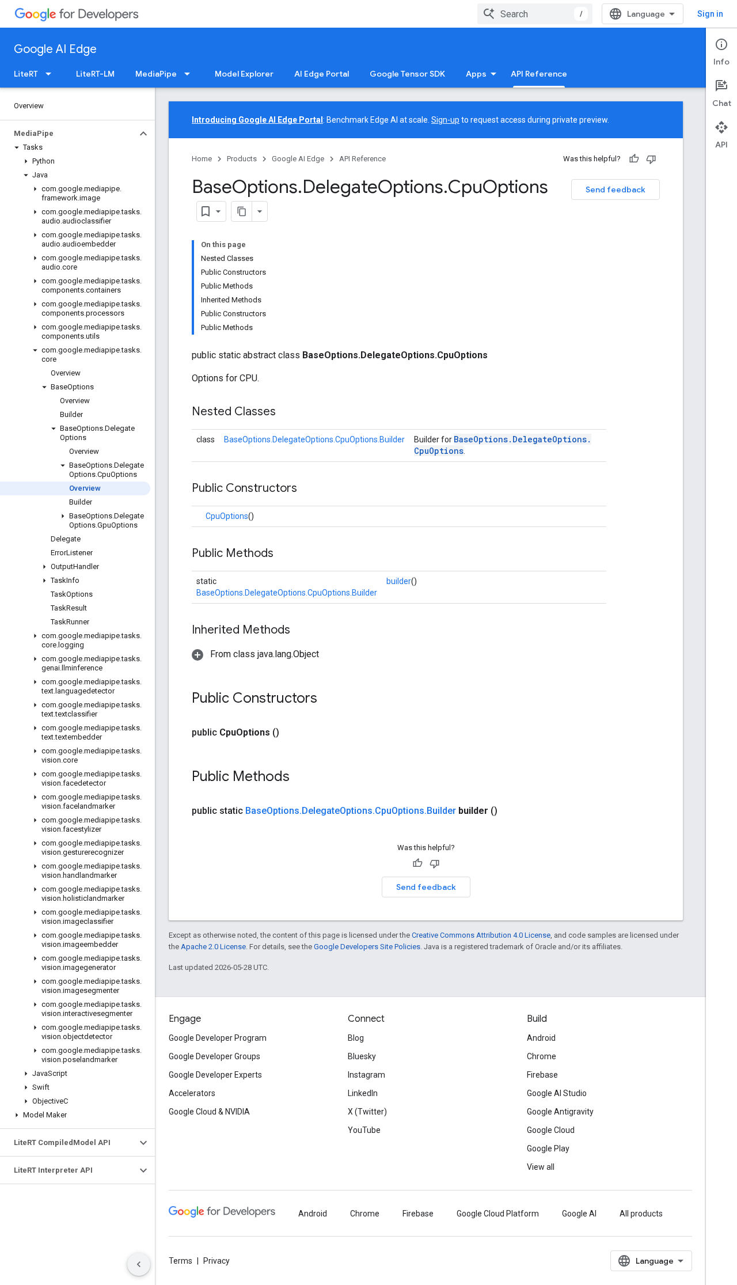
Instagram (366, 1074)
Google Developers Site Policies (367, 946)
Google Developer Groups (214, 1056)
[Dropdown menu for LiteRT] (52, 74)
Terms (180, 1260)
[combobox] (534, 13)
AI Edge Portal (321, 74)
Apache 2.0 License (213, 946)
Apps (476, 74)
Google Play (548, 1148)
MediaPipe (156, 74)
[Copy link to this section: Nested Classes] (287, 412)
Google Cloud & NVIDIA (209, 1111)
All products (641, 1213)
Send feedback (615, 189)
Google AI (579, 1213)
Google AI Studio (557, 1093)
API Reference (539, 74)
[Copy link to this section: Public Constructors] (308, 489)
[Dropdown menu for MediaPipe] (190, 74)
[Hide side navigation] (138, 1264)
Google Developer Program (218, 1038)
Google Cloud (551, 1130)
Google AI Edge (55, 49)
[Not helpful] (651, 159)
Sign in (710, 13)
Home (202, 158)
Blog (356, 1038)
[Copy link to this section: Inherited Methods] (301, 631)
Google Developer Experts (215, 1074)
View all (540, 1167)
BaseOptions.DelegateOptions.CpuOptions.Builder (314, 439)
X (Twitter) (367, 1111)
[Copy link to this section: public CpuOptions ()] (293, 733)
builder (398, 581)
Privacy (216, 1260)
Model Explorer (244, 74)
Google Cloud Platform (498, 1213)
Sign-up (445, 119)
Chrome (541, 1056)
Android (541, 1038)
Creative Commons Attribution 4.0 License (481, 935)
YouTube (364, 1130)
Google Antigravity (560, 1111)
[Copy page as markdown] (241, 211)
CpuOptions (227, 516)
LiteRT (26, 74)
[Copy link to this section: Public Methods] (285, 554)
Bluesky (362, 1056)
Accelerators (192, 1093)
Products (242, 158)
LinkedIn (363, 1093)
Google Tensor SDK (407, 74)
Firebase (542, 1074)
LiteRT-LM (95, 74)
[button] (68, 134)
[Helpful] (634, 159)
